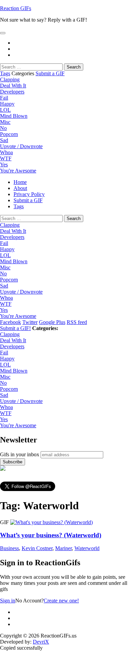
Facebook (10, 322)
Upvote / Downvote (21, 146)
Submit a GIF (50, 73)
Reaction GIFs (15, 8)
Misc (5, 122)
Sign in (7, 600)
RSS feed (77, 322)
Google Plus (52, 322)
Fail (4, 98)
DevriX (41, 642)
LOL (5, 110)
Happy (7, 104)
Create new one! (61, 600)
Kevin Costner (37, 548)
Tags (5, 73)
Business (9, 548)
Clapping (10, 79)
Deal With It (13, 85)
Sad (4, 140)
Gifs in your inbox (19, 454)
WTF (6, 158)
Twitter (30, 322)
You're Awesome (18, 170)
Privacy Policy (29, 194)
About (20, 188)
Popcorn (9, 134)
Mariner (63, 548)
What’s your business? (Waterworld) (50, 535)
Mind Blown (13, 116)
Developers (12, 91)
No (3, 128)
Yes (4, 164)
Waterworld (87, 548)
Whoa (6, 152)
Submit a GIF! (15, 328)
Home (20, 182)
